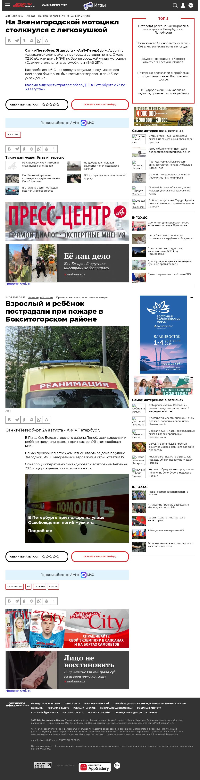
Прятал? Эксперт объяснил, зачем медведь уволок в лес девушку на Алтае (169, 190)
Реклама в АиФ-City (149, 708)
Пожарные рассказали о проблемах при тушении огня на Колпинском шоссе (163, 76)
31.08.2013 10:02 (14, 15)
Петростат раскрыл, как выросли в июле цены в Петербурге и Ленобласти (163, 29)
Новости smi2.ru (18, 284)
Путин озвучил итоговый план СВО (169, 274)
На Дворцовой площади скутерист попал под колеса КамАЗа (101, 165)
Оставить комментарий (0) (100, 104)
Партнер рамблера (65, 765)
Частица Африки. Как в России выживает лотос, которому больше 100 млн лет (170, 164)
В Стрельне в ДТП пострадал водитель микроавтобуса (40, 189)
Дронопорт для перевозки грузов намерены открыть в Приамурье (168, 224)
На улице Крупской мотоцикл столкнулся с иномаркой (40, 164)
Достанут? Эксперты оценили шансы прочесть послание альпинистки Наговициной (171, 421)
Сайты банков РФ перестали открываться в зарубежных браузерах (171, 237)
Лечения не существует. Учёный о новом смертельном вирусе (169, 176)
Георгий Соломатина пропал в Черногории (166, 519)
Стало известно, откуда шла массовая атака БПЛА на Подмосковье (165, 251)
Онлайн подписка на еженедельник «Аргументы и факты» (150, 703)
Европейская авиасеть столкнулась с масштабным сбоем (170, 545)
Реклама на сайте (84, 708)
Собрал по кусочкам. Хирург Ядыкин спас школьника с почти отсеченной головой (171, 203)
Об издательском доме (45, 703)
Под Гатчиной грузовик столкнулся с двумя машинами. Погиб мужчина (41, 178)
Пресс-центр (72, 703)
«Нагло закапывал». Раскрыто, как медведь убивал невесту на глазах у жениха (171, 459)
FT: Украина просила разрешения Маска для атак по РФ (168, 506)
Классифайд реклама (44, 712)
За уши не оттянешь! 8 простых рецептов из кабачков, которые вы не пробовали (171, 446)
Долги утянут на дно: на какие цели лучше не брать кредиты (169, 262)
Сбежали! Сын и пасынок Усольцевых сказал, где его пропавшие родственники (172, 434)
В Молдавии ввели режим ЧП (166, 530)
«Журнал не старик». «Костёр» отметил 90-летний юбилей (163, 60)
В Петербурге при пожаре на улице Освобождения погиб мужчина (66, 520)
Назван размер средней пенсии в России (168, 493)
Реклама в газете (58, 708)
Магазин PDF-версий (96, 703)
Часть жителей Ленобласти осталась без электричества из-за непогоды (163, 45)
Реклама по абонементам (116, 708)
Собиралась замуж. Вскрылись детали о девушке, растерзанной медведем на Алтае (169, 408)
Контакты (37, 708)
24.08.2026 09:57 (15, 297)
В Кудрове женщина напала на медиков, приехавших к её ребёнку (163, 91)
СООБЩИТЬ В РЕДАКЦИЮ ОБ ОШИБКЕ (136, 712)
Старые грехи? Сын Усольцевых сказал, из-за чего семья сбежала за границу (171, 139)
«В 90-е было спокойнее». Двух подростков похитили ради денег (169, 150)
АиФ (8, 410)
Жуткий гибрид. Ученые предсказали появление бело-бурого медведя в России (171, 472)
